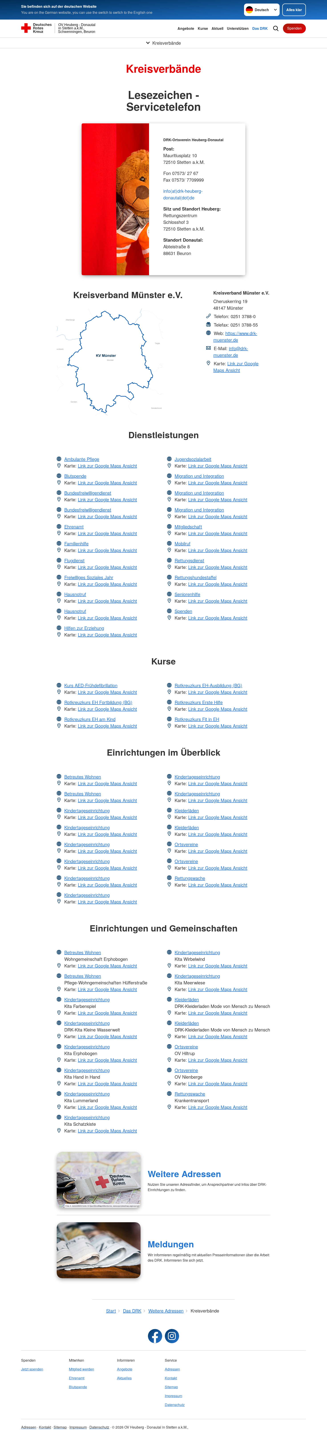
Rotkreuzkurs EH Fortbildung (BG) (98, 702)
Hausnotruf (75, 594)
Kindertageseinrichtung (87, 810)
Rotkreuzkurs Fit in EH (197, 719)
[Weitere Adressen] (99, 1180)
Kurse (203, 28)
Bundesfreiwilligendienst (87, 493)
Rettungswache (190, 878)
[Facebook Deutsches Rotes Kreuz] (155, 1336)
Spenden (294, 28)
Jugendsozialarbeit (193, 459)
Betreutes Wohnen (82, 776)
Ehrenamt (74, 526)
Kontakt (171, 1378)
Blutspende (75, 476)
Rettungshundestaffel (195, 577)
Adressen (172, 1369)
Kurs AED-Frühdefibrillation (90, 685)
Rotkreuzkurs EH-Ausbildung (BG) (208, 685)
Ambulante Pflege (81, 459)
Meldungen (171, 1244)
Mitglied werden (81, 1369)
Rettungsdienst (189, 560)
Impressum (173, 1395)
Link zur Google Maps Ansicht (235, 366)
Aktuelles (124, 1378)
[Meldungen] (99, 1250)
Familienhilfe (76, 543)
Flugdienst (74, 560)
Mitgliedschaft (188, 526)
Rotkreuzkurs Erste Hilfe (199, 702)
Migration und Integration (199, 476)
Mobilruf (182, 543)
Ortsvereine (186, 844)
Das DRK (260, 28)
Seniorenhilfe (187, 594)
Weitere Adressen (184, 1173)
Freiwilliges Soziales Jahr (88, 577)
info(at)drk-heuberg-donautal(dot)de (183, 194)
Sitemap (171, 1386)
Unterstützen (238, 28)
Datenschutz (175, 1404)
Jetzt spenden (32, 1369)
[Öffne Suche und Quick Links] (275, 28)
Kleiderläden (187, 810)
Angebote (186, 28)
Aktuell (217, 28)
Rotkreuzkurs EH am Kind (89, 719)
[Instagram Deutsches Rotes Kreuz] (172, 1336)
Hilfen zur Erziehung (84, 628)
